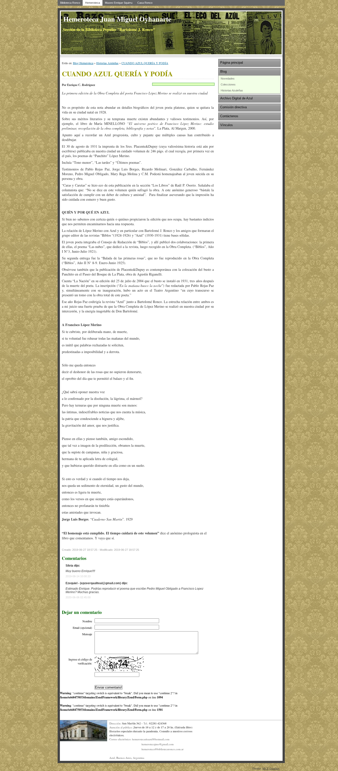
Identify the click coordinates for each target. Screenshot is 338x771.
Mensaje (87, 634)
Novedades (228, 78)
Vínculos (226, 125)
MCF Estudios (271, 768)
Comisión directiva (233, 107)
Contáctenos (229, 116)
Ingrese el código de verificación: (80, 661)
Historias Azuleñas (107, 63)
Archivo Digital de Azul (236, 98)
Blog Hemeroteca (83, 63)
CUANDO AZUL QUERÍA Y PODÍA (144, 63)
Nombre (87, 621)
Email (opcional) (82, 628)
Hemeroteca (92, 2)
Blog (223, 71)
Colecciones (228, 84)
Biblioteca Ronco (70, 2)
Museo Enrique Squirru (118, 2)
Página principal (231, 62)
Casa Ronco (144, 2)
